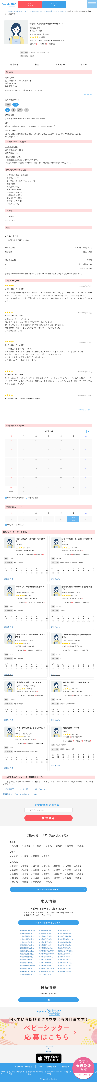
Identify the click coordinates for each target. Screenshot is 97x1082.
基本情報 (14, 64)
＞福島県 (77, 866)
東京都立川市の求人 (27, 954)
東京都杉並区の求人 (64, 942)
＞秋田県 (56, 866)
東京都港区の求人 (64, 930)
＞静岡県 (14, 874)
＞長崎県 (67, 878)
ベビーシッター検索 (44, 11)
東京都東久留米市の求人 (28, 971)
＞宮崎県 (24, 882)
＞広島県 (24, 878)
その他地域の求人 (45, 974)
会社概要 (65, 1067)
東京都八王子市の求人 (65, 951)
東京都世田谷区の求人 (65, 939)
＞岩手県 (35, 866)
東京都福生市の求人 (64, 965)
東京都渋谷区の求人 (27, 942)
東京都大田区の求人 (46, 939)
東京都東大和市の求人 (46, 968)
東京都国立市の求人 (46, 965)
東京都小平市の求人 (27, 963)
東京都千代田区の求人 (27, 930)
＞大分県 (14, 882)
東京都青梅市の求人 (27, 957)
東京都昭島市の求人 (64, 957)
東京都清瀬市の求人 (64, 968)
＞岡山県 (14, 878)
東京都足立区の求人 (64, 948)
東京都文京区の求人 (46, 933)
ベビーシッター (60, 11)
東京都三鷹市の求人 (64, 954)
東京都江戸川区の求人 (46, 951)
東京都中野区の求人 (46, 942)
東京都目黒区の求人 (27, 939)
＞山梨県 (56, 870)
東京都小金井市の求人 (65, 960)
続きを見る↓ (88, 94)
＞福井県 (46, 870)
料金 (37, 64)
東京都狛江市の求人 (27, 968)
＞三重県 (35, 874)
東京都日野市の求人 (46, 963)
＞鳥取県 (69, 874)
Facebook (49, 1046)
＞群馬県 (79, 846)
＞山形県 (67, 866)
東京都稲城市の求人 (27, 974)
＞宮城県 (46, 866)
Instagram (48, 1051)
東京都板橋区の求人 (27, 948)
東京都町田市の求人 (46, 960)
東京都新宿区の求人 (27, 933)
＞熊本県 (77, 878)
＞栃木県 (69, 846)
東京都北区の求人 (45, 945)
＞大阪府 (14, 856)
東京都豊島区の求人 (27, 945)
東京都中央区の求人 (46, 930)
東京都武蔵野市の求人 (46, 954)
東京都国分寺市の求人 (27, 965)
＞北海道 (14, 866)
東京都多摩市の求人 (64, 971)
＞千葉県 (37, 846)
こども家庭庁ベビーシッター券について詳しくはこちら (25, 789)
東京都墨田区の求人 (27, 936)
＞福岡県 (46, 878)
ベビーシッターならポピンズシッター (20, 11)
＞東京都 (14, 846)
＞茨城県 (58, 846)
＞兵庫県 (24, 856)
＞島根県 (79, 874)
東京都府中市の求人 (46, 957)
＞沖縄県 (48, 882)
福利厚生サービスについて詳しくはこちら (20, 794)
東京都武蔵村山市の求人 (47, 971)
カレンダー (60, 64)
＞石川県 (35, 870)
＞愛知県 (24, 874)
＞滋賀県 (46, 874)
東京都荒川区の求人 (64, 945)
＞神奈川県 (25, 846)
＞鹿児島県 (36, 882)
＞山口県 (35, 878)
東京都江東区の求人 (46, 936)
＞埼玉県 (48, 846)
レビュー (83, 64)
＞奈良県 (46, 856)
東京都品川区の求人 (64, 936)
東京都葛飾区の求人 (27, 951)
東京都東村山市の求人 (65, 963)
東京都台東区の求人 (64, 933)
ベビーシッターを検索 (23, 1067)
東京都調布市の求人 (27, 960)
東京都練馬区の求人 (46, 948)
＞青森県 (24, 866)
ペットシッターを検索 (47, 1067)
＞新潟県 (14, 870)
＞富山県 (24, 870)
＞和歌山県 (57, 874)
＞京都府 (35, 856)
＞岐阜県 (77, 870)
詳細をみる (8, 579)
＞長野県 (67, 870)
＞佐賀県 (56, 878)
